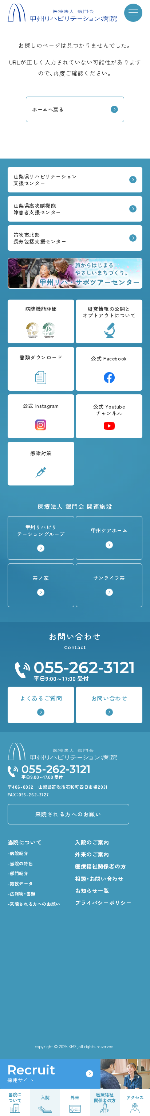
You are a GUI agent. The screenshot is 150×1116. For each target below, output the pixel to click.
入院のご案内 (92, 842)
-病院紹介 (18, 853)
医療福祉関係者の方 (100, 866)
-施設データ (20, 883)
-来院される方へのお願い (34, 904)
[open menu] (133, 13)
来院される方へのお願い (68, 814)
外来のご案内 (92, 854)
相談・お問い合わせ (99, 878)
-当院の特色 (20, 863)
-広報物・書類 (22, 893)
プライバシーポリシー (103, 902)
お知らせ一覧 (92, 890)
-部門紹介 (18, 873)
